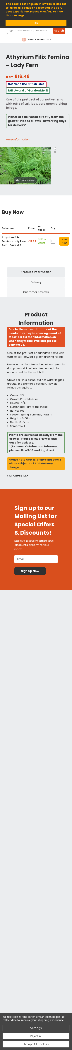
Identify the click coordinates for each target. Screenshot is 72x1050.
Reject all (36, 1036)
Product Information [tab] (36, 272)
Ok (36, 23)
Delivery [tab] (36, 282)
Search (59, 30)
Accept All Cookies (36, 1044)
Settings (36, 1028)
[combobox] (36, 31)
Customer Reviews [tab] (36, 292)
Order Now (64, 241)
